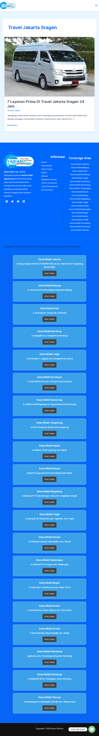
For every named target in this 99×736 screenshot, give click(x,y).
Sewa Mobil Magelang (80, 199)
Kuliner (44, 172)
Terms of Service (49, 183)
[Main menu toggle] (96, 5)
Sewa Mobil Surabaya (80, 181)
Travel (10, 110)
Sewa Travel (46, 169)
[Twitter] (12, 201)
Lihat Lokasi (49, 273)
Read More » (13, 125)
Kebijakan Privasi (48, 179)
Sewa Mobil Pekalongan (80, 209)
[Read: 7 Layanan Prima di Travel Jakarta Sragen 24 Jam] (50, 66)
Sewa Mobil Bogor (80, 212)
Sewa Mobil (46, 165)
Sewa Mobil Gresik (80, 219)
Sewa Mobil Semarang (80, 185)
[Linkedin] (24, 201)
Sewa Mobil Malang (80, 167)
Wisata (44, 176)
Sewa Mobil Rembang (80, 226)
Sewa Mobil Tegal (80, 202)
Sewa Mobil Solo (79, 171)
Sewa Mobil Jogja (80, 178)
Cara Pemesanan (49, 186)
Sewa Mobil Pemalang (80, 223)
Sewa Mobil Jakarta (80, 164)
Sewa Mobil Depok (80, 192)
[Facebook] (7, 201)
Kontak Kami (47, 190)
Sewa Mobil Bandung (80, 174)
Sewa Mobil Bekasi (80, 195)
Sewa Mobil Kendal (80, 206)
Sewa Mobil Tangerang (80, 188)
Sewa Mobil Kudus (80, 216)
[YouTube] (18, 201)
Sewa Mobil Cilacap (80, 230)
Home (44, 162)
